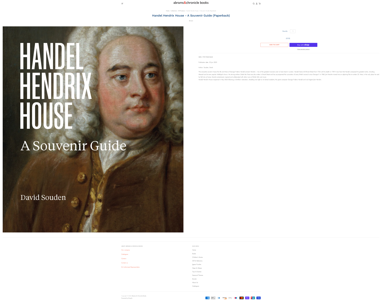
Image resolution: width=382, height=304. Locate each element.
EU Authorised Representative (130, 267)
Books (194, 254)
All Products (181, 11)
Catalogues (124, 254)
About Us (195, 282)
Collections (174, 11)
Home (167, 11)
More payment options (303, 49)
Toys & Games (196, 272)
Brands (194, 279)
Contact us (124, 263)
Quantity (284, 31)
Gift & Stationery (197, 261)
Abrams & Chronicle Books (139, 296)
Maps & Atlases (197, 268)
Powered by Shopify (126, 298)
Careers (123, 258)
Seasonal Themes (197, 275)
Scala (191, 20)
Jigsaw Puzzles (196, 264)
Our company (125, 250)
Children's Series (197, 257)
